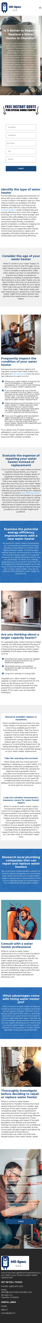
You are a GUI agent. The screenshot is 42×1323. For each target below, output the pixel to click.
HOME (4, 1306)
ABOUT (4, 1310)
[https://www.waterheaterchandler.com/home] (12, 8)
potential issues (19, 374)
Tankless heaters (8, 210)
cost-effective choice (30, 493)
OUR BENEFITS (8, 1313)
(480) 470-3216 (16, 1286)
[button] (40, 8)
